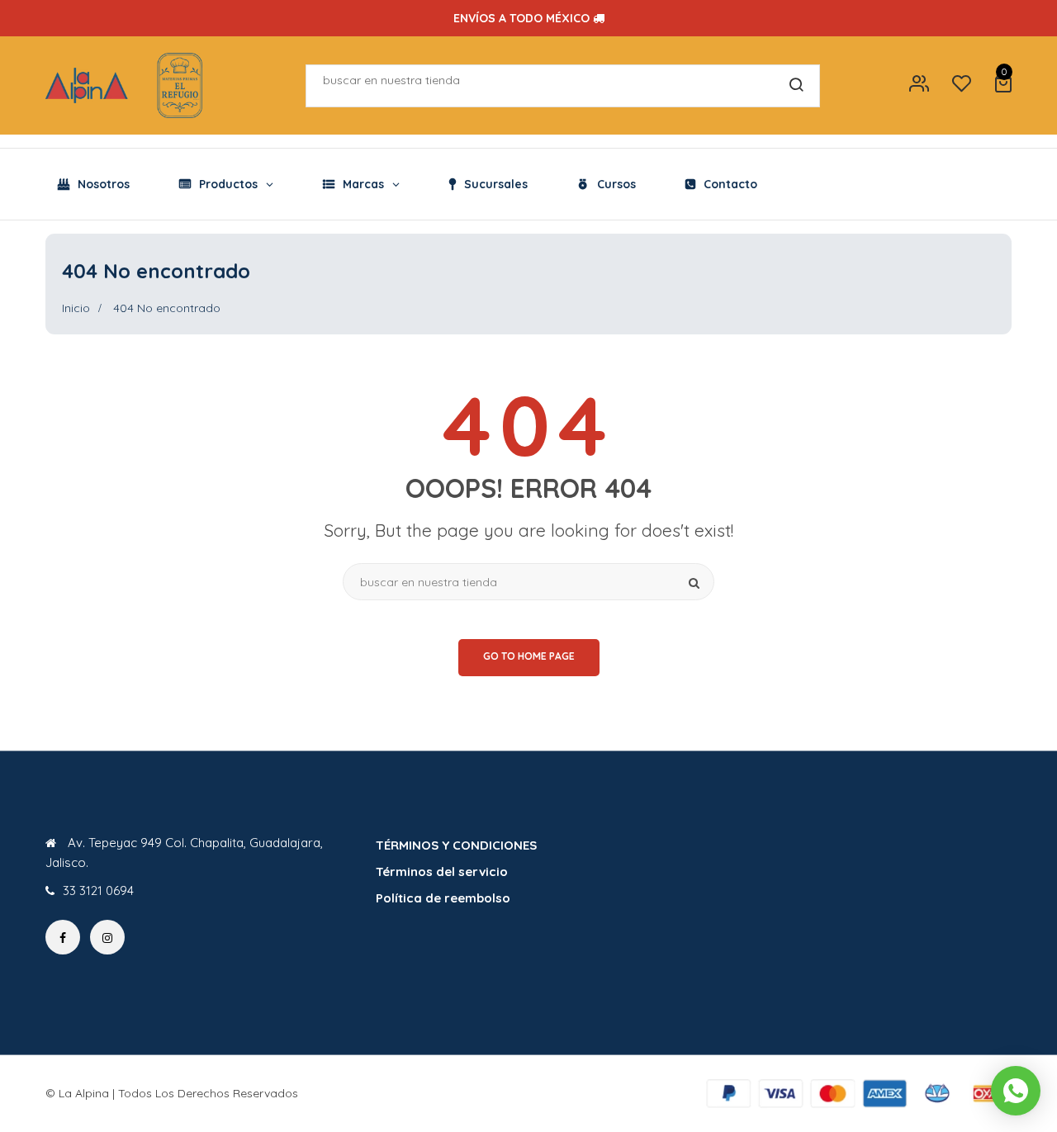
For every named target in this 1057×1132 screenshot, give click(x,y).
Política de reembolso (443, 898)
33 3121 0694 (98, 890)
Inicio (76, 308)
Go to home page (529, 656)
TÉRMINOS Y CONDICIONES (456, 845)
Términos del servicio (442, 871)
